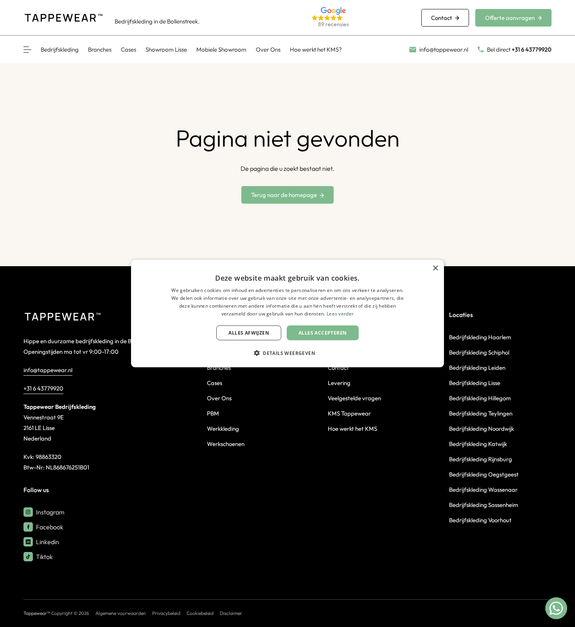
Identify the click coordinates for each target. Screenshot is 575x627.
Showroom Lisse (166, 49)
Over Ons (268, 49)
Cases (128, 49)
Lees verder (340, 313)
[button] (357, 18)
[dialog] (287, 313)
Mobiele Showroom (221, 49)
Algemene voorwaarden (120, 613)
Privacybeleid (166, 613)
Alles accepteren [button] (322, 332)
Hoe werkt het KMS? (316, 49)
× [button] (435, 268)
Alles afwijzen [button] (248, 332)
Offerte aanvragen (510, 17)
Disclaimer (231, 613)
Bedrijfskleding (60, 49)
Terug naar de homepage (284, 195)
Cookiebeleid (200, 613)
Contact (441, 17)
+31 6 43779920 (43, 388)
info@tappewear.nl (47, 370)
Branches (99, 49)
